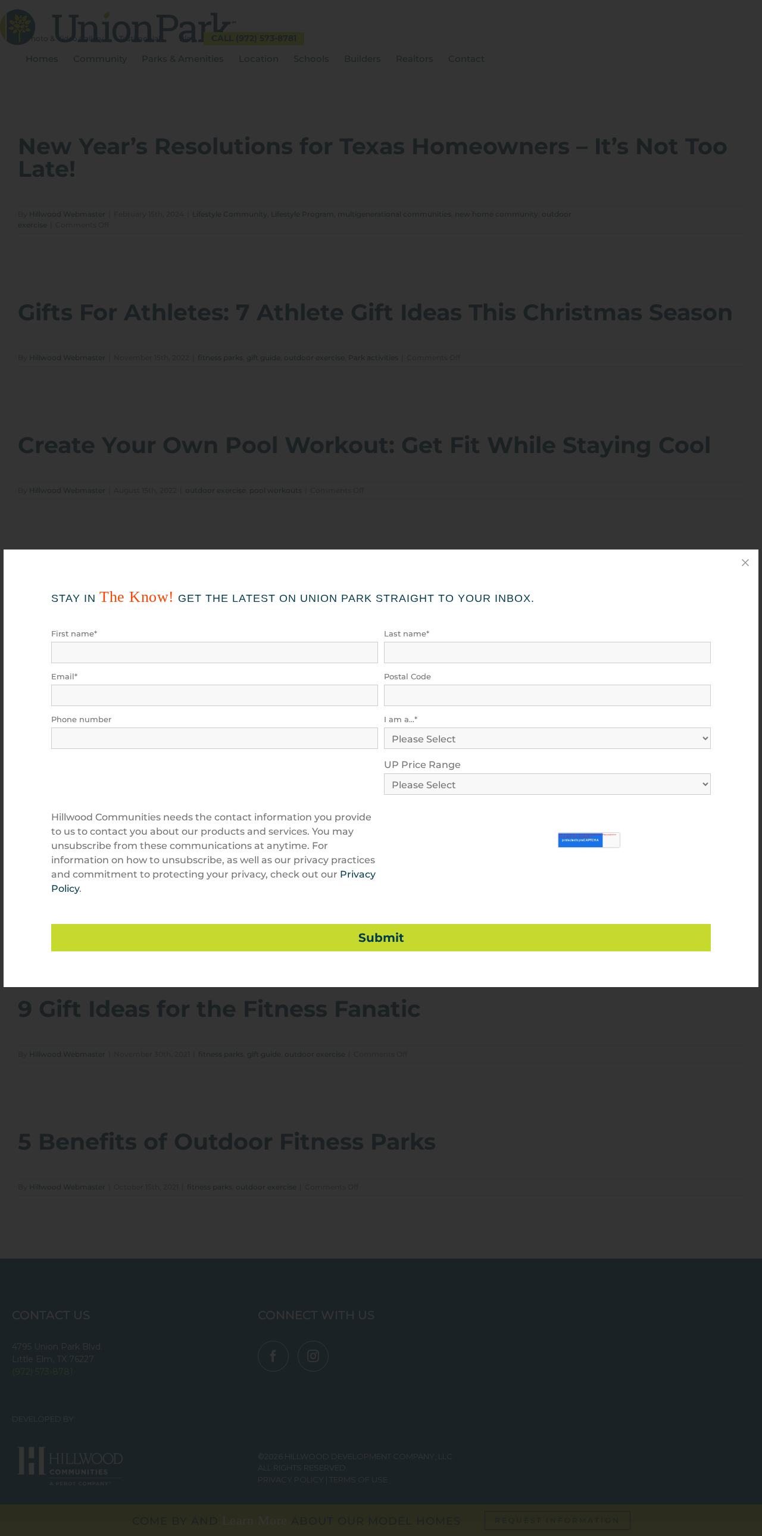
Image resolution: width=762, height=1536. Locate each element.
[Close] (745, 563)
